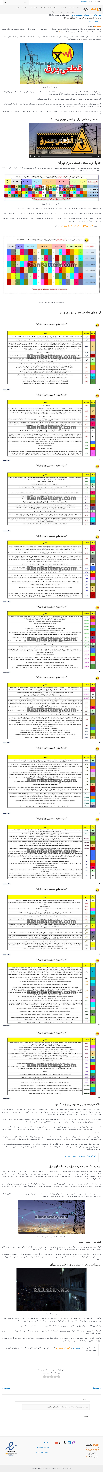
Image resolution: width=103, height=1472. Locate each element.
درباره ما (72, 7)
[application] (65, 140)
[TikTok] (60, 1442)
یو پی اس (76, 1348)
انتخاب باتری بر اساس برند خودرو (27, 7)
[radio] (58, 1377)
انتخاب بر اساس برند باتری (48, 7)
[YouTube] (56, 1442)
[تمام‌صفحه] (31, 156)
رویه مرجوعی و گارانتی (42, 1452)
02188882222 (85, 1)
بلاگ (52, 12)
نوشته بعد (6, 1388)
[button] (65, 141)
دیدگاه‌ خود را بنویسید (94, 21)
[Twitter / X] (65, 1442)
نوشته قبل (97, 1388)
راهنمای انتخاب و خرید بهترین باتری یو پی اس (80, 1156)
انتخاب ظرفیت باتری (73, 12)
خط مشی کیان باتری (43, 1447)
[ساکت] (35, 156)
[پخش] (99, 156)
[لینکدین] (69, 1442)
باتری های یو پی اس (63, 1348)
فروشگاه (63, 7)
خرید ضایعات (59, 12)
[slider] (66, 156)
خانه (78, 7)
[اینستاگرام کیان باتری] (73, 1442)
